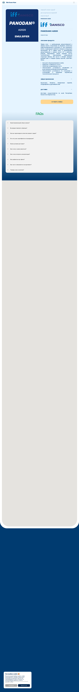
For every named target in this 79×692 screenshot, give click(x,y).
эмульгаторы (44, 16)
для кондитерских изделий (48, 13)
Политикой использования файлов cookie (16, 682)
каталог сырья (50, 10)
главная (43, 10)
